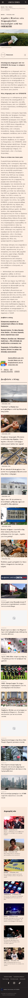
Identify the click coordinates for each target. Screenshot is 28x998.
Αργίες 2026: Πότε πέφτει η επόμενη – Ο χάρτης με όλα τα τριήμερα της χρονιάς (13, 659)
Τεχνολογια (7, 894)
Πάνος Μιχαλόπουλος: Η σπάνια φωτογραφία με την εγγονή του (12, 854)
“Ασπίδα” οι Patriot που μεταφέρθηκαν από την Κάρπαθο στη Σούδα (14, 409)
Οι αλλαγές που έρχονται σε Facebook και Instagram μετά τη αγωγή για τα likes (13, 897)
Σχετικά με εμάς (14, 979)
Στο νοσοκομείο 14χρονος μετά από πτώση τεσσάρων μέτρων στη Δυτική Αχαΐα (13, 875)
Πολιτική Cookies (8, 976)
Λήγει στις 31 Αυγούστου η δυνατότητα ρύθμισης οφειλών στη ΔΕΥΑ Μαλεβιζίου (13, 501)
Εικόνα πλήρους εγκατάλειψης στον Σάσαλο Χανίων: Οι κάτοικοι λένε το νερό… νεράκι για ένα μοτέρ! (13, 532)
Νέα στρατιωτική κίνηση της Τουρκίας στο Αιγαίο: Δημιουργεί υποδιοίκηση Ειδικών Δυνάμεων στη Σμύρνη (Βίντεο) (13, 768)
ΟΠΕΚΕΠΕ (17, 371)
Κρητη (2, 14)
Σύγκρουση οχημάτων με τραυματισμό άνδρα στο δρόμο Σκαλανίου (12, 324)
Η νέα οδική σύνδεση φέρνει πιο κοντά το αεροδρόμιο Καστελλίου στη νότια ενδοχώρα (14, 471)
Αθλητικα (6, 960)
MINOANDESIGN (11, 995)
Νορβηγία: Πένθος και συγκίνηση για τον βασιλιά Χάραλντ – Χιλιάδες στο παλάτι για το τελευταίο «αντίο (14, 713)
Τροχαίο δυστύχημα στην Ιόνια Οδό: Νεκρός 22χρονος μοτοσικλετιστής (13, 741)
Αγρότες (6, 369)
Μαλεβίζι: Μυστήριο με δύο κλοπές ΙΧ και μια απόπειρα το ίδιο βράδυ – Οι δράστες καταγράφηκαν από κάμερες (13, 919)
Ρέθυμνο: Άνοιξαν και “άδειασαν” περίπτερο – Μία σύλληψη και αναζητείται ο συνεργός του (13, 341)
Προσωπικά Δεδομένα (19, 976)
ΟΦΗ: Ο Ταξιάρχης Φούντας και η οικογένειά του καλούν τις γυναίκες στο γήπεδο (14, 964)
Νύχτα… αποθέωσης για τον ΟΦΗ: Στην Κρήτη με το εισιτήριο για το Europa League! (14, 833)
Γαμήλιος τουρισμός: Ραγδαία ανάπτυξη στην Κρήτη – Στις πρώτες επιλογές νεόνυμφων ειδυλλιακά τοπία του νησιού (12, 440)
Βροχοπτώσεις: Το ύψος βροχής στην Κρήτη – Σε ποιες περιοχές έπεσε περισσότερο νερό (12, 332)
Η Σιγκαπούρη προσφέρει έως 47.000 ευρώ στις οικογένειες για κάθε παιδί (13, 795)
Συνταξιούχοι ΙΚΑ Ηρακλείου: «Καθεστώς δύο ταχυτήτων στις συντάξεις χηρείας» (12, 942)
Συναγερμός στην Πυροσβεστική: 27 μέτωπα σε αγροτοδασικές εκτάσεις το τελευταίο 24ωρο (13, 604)
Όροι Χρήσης (6, 979)
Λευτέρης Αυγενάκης (7, 371)
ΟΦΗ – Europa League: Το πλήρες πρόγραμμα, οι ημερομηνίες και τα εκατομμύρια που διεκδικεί (13, 685)
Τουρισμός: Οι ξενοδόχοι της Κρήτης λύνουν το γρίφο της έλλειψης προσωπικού (11, 350)
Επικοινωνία (22, 979)
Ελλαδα (6, 872)
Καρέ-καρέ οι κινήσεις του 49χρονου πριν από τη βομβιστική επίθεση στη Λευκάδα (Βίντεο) (14, 632)
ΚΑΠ (11, 369)
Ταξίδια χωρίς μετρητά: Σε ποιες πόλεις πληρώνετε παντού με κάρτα (14, 564)
